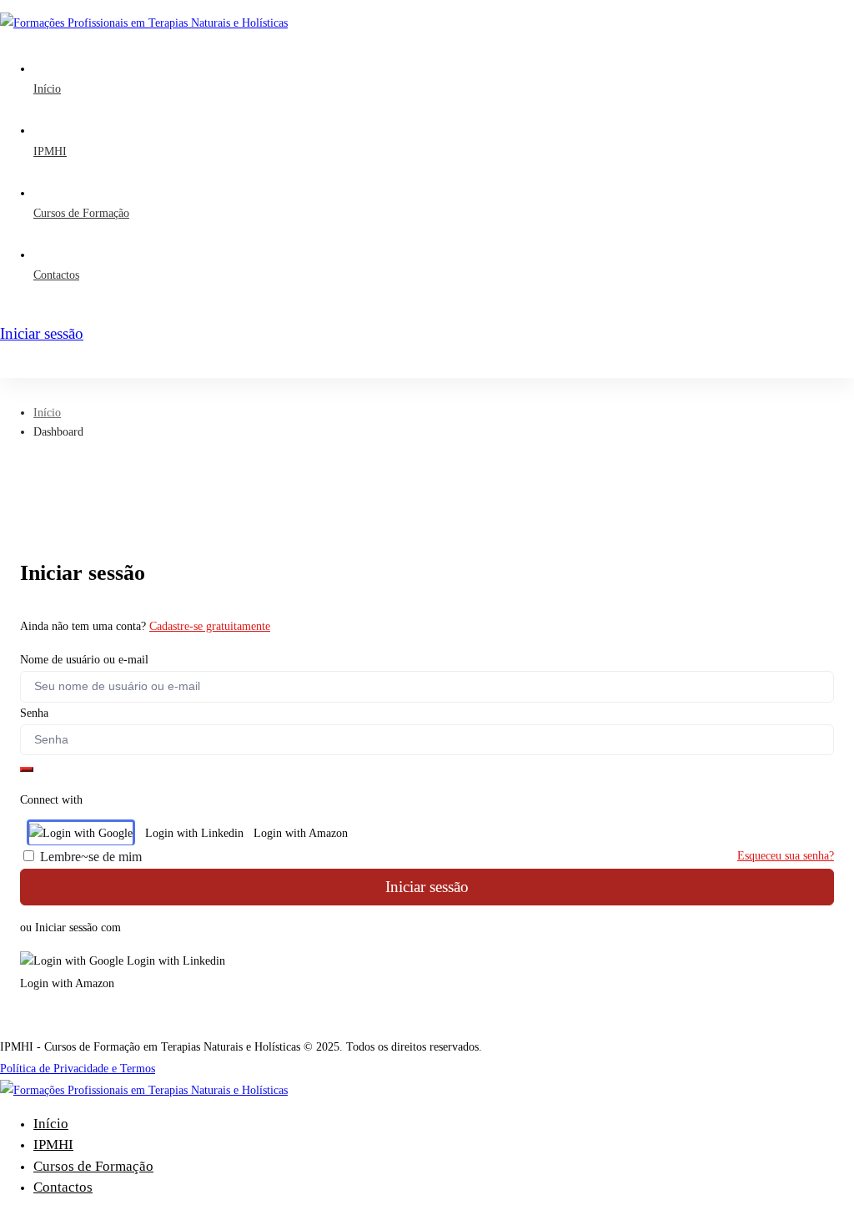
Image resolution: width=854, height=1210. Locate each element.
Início (47, 412)
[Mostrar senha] (26, 769)
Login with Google (88, 833)
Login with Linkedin (194, 833)
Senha (34, 713)
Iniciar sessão (427, 886)
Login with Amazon (301, 833)
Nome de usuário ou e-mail (84, 659)
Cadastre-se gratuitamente (209, 626)
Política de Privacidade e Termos (77, 1068)
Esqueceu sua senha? (785, 856)
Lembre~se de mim (89, 857)
